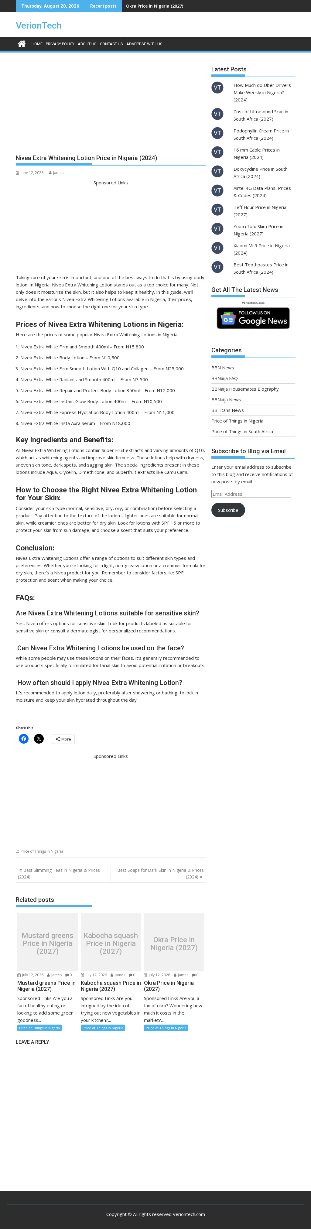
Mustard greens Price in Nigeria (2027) (47, 944)
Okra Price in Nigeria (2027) (154, 6)
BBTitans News (227, 410)
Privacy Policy (60, 44)
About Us (87, 44)
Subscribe (228, 510)
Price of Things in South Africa (242, 431)
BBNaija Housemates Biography (245, 389)
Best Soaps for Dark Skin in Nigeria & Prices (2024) (160, 873)
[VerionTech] (22, 43)
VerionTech (39, 25)
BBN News (222, 368)
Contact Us (111, 44)
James (58, 172)
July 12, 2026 (32, 974)
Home (37, 44)
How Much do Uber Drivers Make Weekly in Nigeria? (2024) (262, 92)
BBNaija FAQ (224, 378)
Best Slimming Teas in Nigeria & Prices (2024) (59, 873)
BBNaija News (226, 399)
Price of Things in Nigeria (42, 851)
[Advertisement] (111, 105)
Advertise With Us (144, 44)
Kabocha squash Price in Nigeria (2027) (111, 944)
